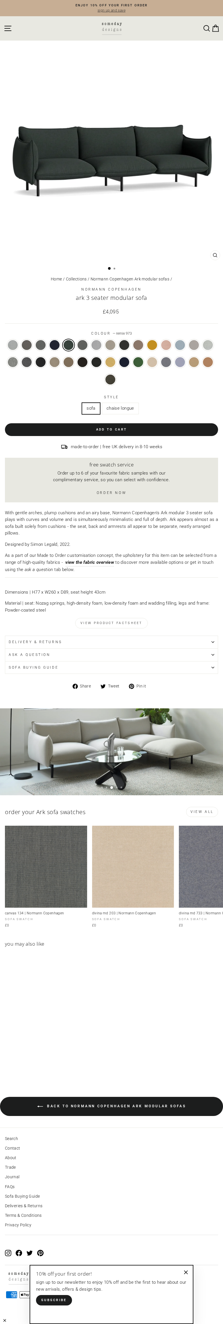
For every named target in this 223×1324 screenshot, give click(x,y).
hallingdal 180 (40, 362)
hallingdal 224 (68, 362)
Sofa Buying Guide (22, 1196)
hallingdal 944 (138, 362)
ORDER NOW (111, 493)
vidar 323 (194, 362)
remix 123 (13, 345)
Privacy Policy (18, 1225)
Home (56, 279)
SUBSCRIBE (54, 1300)
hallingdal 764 (124, 362)
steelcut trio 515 (166, 345)
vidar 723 (180, 362)
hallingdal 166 (27, 362)
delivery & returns (35, 642)
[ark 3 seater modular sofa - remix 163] (21, 1062)
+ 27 (34, 1062)
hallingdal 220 (54, 362)
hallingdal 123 (13, 362)
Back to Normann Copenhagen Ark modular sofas (115, 1106)
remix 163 (40, 345)
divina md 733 (166, 362)
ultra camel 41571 (208, 362)
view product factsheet (111, 623)
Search (11, 1138)
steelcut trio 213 (110, 345)
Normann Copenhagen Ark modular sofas (130, 279)
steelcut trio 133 (96, 345)
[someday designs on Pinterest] (40, 1253)
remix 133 (27, 345)
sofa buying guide (33, 667)
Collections (76, 279)
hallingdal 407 (110, 362)
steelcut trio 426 (138, 345)
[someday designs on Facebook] (19, 1253)
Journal (12, 1177)
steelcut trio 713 (180, 345)
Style (111, 397)
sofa (91, 408)
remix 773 (54, 345)
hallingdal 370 (82, 362)
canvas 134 (82, 345)
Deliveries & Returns (23, 1205)
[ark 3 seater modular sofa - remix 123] (8, 1062)
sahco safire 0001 (110, 379)
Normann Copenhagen (111, 289)
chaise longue (120, 408)
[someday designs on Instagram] (8, 1253)
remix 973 (68, 345)
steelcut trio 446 (152, 345)
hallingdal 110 (208, 345)
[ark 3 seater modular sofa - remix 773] (28, 1062)
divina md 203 (152, 362)
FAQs (10, 1186)
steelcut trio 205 (194, 345)
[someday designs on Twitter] (29, 1253)
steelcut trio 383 (124, 345)
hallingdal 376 (96, 362)
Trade (10, 1167)
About (11, 1157)
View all (202, 812)
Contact (12, 1148)
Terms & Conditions (23, 1215)
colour (111, 333)
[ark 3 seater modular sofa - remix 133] (15, 1062)
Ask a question (29, 655)
